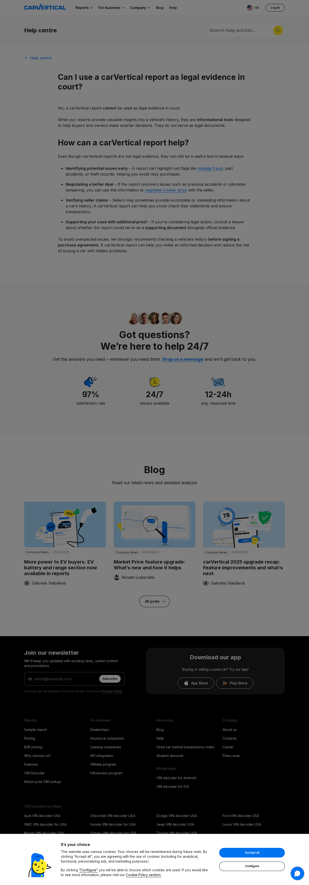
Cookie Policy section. (143, 875)
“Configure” (88, 870)
